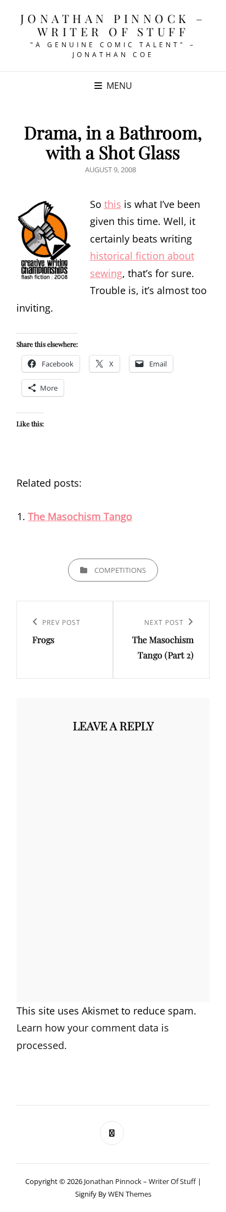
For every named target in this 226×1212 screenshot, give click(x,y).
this (112, 204)
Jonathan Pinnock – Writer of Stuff (113, 24)
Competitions (120, 570)
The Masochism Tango (80, 516)
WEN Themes (129, 1194)
